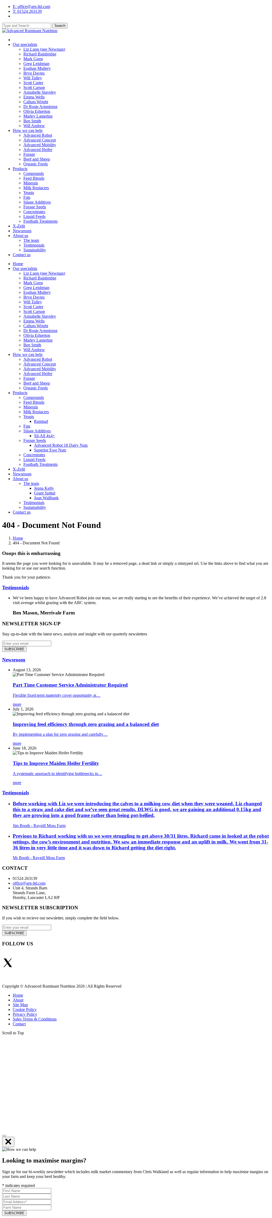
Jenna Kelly (44, 488)
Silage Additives (37, 202)
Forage (29, 154)
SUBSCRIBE (14, 649)
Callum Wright (35, 102)
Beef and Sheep (36, 159)
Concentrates (34, 211)
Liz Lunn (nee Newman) (44, 49)
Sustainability (34, 250)
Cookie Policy (25, 1009)
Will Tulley (32, 78)
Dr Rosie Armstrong (40, 106)
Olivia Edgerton (36, 111)
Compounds (33, 173)
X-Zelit (19, 226)
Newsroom (22, 231)
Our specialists (25, 44)
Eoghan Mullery (37, 68)
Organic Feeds (35, 164)
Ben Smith (32, 121)
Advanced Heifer (37, 149)
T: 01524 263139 (27, 11)
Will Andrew (34, 125)
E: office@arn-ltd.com (31, 6)
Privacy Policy (25, 1014)
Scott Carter (33, 82)
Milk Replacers (36, 188)
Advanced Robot (37, 135)
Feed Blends (33, 178)
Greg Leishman (36, 63)
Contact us (22, 254)
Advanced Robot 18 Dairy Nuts (61, 445)
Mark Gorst (33, 59)
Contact (19, 1024)
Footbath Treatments (40, 221)
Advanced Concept (39, 140)
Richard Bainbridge (39, 54)
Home (18, 263)
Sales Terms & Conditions (35, 1019)
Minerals (30, 183)
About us (20, 235)
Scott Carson (34, 87)
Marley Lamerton (38, 116)
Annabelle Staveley (39, 92)
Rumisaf (41, 421)
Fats (26, 197)
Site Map (20, 1004)
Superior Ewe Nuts (50, 450)
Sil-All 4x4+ (44, 435)
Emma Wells (34, 97)
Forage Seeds (34, 207)
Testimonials (33, 245)
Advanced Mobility (39, 145)
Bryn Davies (34, 73)
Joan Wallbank (46, 498)
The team (31, 240)
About (18, 1000)
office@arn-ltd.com (29, 883)
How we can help (27, 130)
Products (20, 168)
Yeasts (28, 192)
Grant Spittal (44, 493)
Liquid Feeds (34, 216)
